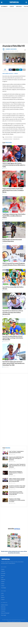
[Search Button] (26, 2)
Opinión (2, 581)
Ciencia (2, 583)
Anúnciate (3, 608)
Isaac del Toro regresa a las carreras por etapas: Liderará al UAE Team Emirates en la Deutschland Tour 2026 (13, 363)
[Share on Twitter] (14, 70)
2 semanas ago (6, 341)
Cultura (2, 585)
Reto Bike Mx (16, 139)
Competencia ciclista (7, 139)
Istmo (2, 593)
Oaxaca (12, 6)
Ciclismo (6, 160)
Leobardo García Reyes (11, 49)
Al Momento (4, 6)
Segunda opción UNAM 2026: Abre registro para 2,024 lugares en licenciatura (16, 458)
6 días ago (5, 219)
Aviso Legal (3, 615)
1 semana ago (5, 243)
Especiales (19, 6)
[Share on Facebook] (10, 70)
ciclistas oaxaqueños (18, 137)
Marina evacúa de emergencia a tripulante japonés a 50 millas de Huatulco (15, 473)
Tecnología (3, 587)
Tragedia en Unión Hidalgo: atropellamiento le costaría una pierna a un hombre (17, 500)
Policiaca (3, 571)
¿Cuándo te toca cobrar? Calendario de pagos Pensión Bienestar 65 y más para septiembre (17, 465)
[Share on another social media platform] (24, 70)
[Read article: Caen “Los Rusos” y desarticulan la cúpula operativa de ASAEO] (5, 452)
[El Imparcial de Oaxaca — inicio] (14, 559)
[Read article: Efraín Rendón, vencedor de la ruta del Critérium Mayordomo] (14, 230)
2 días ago (5, 168)
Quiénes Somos (4, 604)
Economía (3, 573)
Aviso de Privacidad (5, 613)
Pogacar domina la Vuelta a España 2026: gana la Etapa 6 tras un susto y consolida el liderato (12, 190)
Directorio (3, 606)
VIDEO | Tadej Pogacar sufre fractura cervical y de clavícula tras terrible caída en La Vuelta (13, 164)
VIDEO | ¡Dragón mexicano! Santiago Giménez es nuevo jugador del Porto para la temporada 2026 (17, 480)
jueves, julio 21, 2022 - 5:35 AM (11, 51)
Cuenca (2, 599)
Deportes (3, 579)
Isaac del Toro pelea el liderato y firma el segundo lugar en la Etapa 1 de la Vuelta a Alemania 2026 (12, 337)
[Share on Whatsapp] (17, 70)
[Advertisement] (14, 27)
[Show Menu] (1, 2)
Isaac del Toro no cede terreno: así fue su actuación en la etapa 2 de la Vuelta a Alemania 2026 (12, 312)
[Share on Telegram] (20, 70)
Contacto (3, 611)
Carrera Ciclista (8, 137)
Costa (2, 595)
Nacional (3, 575)
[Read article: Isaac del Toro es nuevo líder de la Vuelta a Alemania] (14, 277)
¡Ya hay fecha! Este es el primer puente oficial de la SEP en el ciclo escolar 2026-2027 (16, 493)
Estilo (2, 577)
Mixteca (2, 597)
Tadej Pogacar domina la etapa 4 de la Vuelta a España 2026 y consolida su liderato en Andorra (13, 215)
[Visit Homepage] (14, 2)
